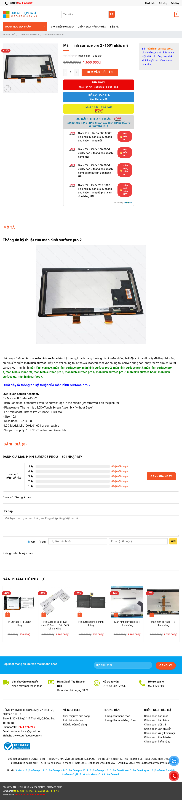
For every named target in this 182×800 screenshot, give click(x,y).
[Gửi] (112, 14)
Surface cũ (21, 770)
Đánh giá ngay (161, 476)
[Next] (179, 615)
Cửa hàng (175, 3)
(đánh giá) (84, 55)
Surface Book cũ (122, 770)
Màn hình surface (52, 34)
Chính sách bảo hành (156, 720)
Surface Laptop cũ (143, 770)
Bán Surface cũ (110, 774)
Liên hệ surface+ (73, 720)
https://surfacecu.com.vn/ (92, 363)
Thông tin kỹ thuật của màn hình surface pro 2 (42, 240)
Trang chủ (9, 34)
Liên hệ (114, 26)
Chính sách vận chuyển (92, 26)
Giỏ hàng (163, 3)
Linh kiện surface (28, 34)
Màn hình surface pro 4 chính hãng (127, 623)
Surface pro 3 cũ (38, 770)
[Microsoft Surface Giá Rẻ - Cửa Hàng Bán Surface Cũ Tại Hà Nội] (20, 14)
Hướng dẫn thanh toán (117, 716)
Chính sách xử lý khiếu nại (159, 733)
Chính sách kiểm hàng (157, 741)
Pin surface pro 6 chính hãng (91, 623)
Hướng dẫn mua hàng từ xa (120, 720)
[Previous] (3, 615)
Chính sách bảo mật (156, 716)
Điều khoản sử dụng (75, 724)
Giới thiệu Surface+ (62, 26)
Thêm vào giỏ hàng (100, 72)
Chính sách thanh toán (157, 737)
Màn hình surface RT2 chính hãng (163, 623)
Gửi (173, 541)
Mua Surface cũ (91, 774)
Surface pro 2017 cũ (80, 770)
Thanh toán (150, 3)
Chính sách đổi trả (155, 724)
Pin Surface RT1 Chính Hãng (19, 623)
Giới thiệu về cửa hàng (76, 716)
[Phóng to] (7, 88)
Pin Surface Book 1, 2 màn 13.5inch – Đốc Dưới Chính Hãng (55, 625)
